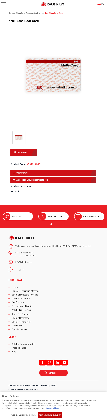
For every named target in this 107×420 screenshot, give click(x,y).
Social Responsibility (21, 322)
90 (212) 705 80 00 (23, 253)
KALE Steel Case (91, 216)
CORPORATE (16, 280)
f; (42, 362)
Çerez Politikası (52, 408)
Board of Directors (20, 318)
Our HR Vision (18, 325)
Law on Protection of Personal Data (23, 389)
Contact (52, 373)
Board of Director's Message (25, 295)
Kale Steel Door (55, 216)
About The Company (21, 314)
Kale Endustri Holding (21, 310)
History (15, 287)
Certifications (18, 302)
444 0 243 (19, 256)
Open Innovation (19, 329)
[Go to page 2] (53, 224)
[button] (53, 119)
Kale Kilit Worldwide (21, 298)
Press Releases (19, 348)
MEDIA (12, 337)
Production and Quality (22, 306)
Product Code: (18, 164)
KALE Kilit (16, 216)
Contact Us (22, 152)
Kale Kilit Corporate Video (23, 344)
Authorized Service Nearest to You (32, 180)
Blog (14, 351)
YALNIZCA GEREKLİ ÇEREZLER (23, 415)
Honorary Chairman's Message (26, 291)
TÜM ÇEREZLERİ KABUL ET (50, 415)
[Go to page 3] (55, 224)
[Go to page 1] (51, 224)
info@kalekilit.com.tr (23, 262)
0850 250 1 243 (31, 256)
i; (49, 362)
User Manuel (22, 173)
